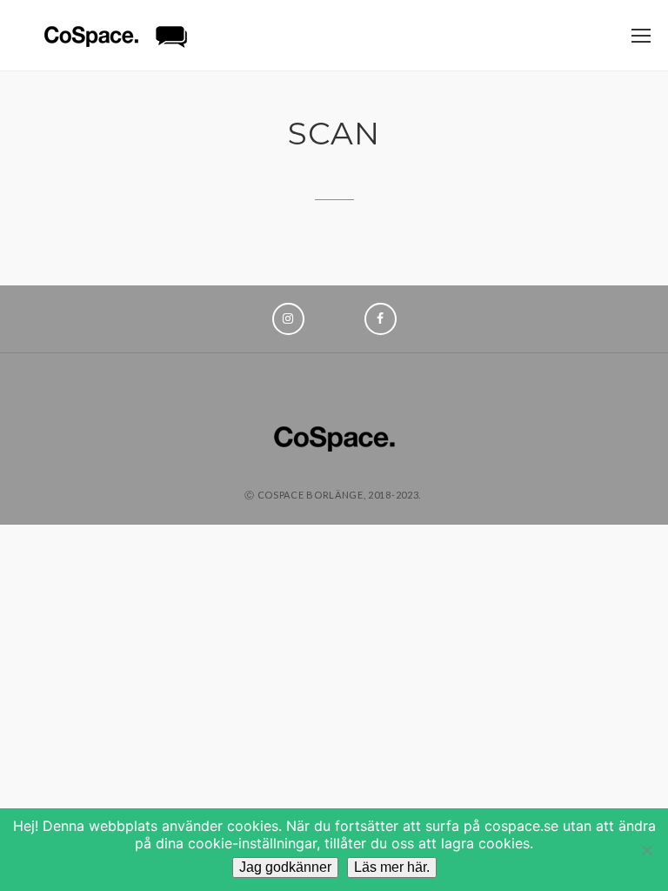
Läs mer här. (392, 867)
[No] (646, 850)
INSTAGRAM (288, 319)
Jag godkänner (285, 867)
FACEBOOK (380, 319)
